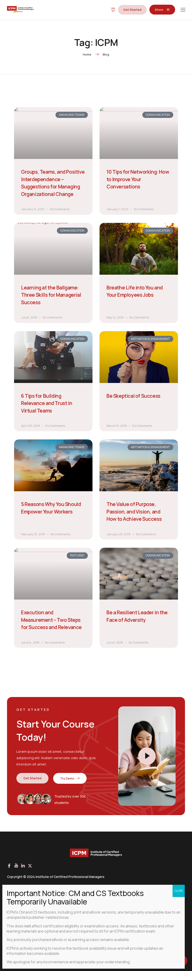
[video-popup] (147, 756)
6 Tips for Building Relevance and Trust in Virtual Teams (46, 403)
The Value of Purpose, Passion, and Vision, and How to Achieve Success (134, 511)
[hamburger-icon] (182, 10)
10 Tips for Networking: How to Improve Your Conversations (138, 179)
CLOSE (178, 891)
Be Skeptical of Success (133, 396)
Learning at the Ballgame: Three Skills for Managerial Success (51, 295)
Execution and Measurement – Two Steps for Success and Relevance (51, 619)
